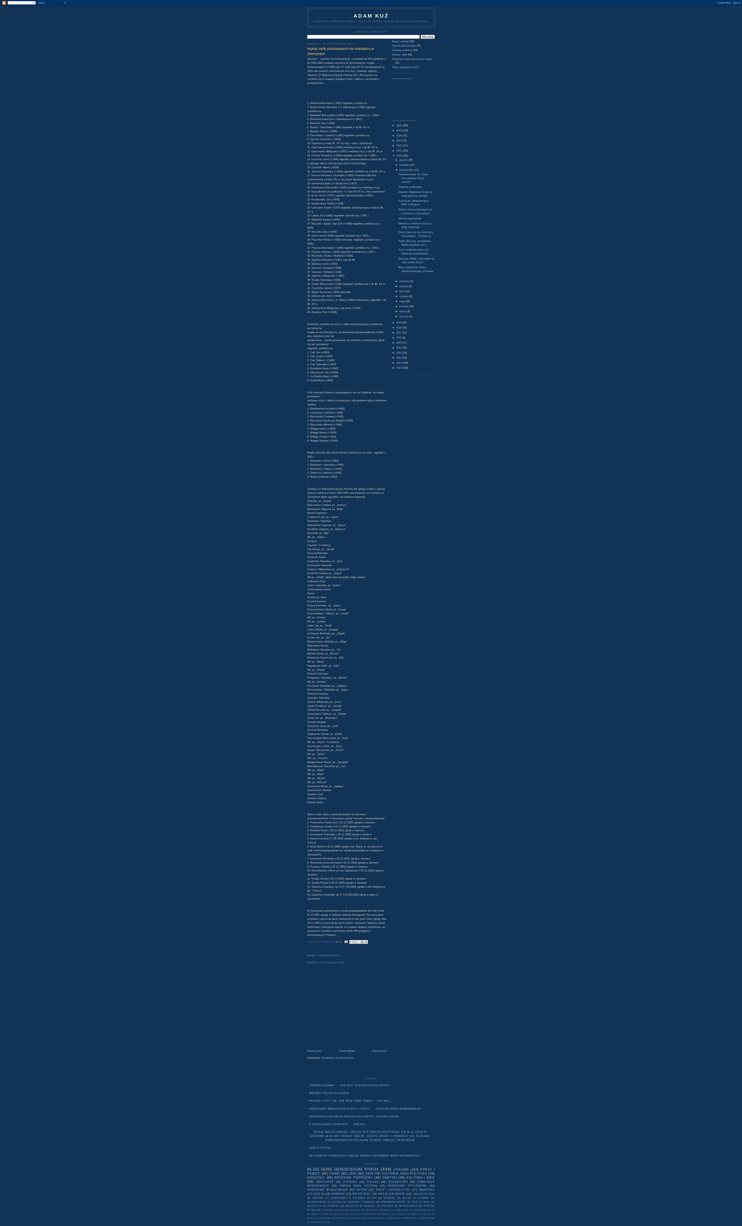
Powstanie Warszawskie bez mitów (412, 59)
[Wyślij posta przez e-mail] (346, 942)
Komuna (333, 1206)
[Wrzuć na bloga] (355, 942)
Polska (373, 1181)
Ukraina (401, 1169)
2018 (399, 327)
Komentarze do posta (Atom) (337, 1057)
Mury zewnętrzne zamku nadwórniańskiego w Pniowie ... (415, 271)
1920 (353, 1173)
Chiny (353, 1214)
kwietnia (404, 306)
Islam (427, 1214)
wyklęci (339, 1214)
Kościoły (316, 1177)
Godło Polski (320, 1147)
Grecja (385, 1214)
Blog (313, 1169)
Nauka (337, 1202)
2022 (399, 145)
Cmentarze (325, 1181)
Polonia (387, 1206)
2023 (399, 140)
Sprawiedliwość (393, 1202)
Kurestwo (338, 1198)
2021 (399, 150)
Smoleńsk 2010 (424, 1194)
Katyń (311, 1218)
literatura (401, 1210)
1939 (369, 1173)
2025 (399, 130)
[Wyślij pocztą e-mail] (351, 942)
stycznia (404, 316)
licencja (392, 1218)
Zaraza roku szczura (359, 1185)
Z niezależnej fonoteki (328, 1124)
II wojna (401, 1214)
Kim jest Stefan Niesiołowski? (365, 1085)
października (406, 169)
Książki (340, 1218)
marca (403, 311)
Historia (350, 1181)
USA (363, 1218)
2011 (399, 362)
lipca (402, 291)
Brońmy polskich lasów (329, 1093)
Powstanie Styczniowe (407, 1185)
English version (350, 1210)
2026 (399, 125)
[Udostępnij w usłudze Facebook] (362, 942)
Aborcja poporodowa (409, 218)
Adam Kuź (371, 16)
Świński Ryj (318, 1222)
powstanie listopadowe (419, 1218)
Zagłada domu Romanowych (398, 1108)
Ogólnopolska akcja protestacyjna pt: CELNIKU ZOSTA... (355, 1116)
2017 (399, 332)
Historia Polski (365, 1198)
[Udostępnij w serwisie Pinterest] (366, 942)
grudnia (403, 159)
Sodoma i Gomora (361, 1202)
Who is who (421, 1202)
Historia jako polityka (404, 45)
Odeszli (359, 1124)
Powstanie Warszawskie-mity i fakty (339, 1108)
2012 (399, 357)
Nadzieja (351, 1206)
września (404, 281)
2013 (399, 352)
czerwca (404, 296)
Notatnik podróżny (402, 50)
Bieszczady (361, 1193)
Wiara (400, 1193)
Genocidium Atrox (356, 1169)
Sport (370, 1210)
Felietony (369, 1214)
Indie (415, 1214)
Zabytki (389, 1177)
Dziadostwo (398, 1181)
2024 (399, 135)
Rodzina (390, 1198)
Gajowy (424, 1198)
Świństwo (427, 1189)
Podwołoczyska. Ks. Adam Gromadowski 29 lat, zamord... (413, 178)
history (384, 1210)
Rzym (353, 1218)
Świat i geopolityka (402, 67)
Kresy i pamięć (400, 41)
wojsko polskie (318, 1214)
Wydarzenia (408, 1206)
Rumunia (338, 1193)
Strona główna (347, 1050)
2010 (399, 367)
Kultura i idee (399, 54)
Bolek (407, 1198)
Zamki (334, 1173)
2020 (399, 155)
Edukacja (314, 1206)
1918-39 (319, 1193)
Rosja (383, 1193)
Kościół (325, 1218)
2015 (399, 342)
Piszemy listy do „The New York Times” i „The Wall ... (352, 1100)
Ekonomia (327, 1210)
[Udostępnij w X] (359, 942)
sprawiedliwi (422, 1210)
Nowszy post (314, 1050)
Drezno (318, 1198)
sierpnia (404, 286)
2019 (399, 322)
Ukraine (376, 1218)
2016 (399, 337)
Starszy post (379, 1050)
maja (402, 301)
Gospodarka (316, 1202)
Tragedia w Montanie (410, 186)
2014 (399, 347)
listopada (404, 164)
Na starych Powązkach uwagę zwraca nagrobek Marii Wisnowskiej (365, 1155)
